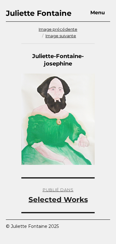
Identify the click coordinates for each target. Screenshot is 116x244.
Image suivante (60, 35)
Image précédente (58, 29)
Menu (97, 13)
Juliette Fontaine (38, 13)
